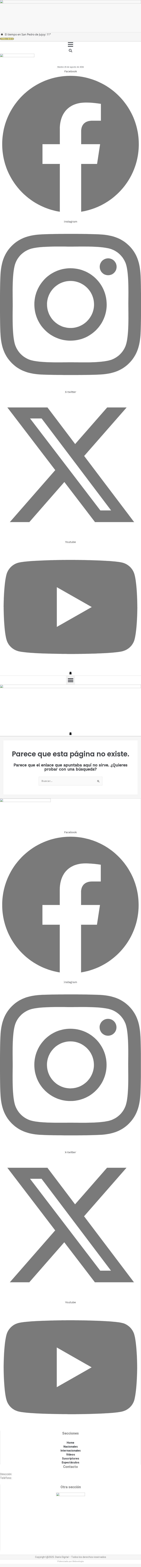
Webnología (78, 1561)
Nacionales (70, 1446)
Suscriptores (70, 1458)
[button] (70, 680)
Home (70, 1442)
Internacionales (71, 1450)
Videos (70, 1454)
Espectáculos (70, 1462)
